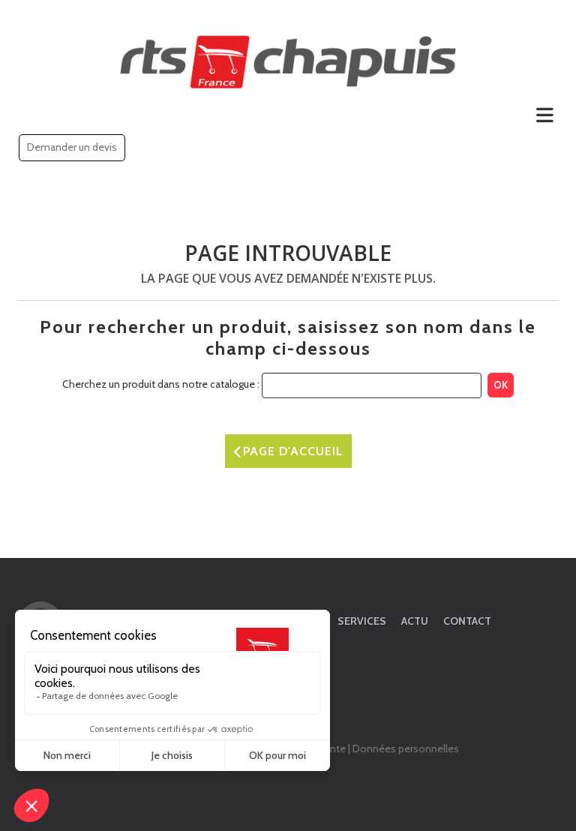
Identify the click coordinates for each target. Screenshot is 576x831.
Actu (414, 621)
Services (362, 621)
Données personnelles (405, 748)
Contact (467, 621)
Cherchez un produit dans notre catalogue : (161, 384)
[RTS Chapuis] (288, 62)
